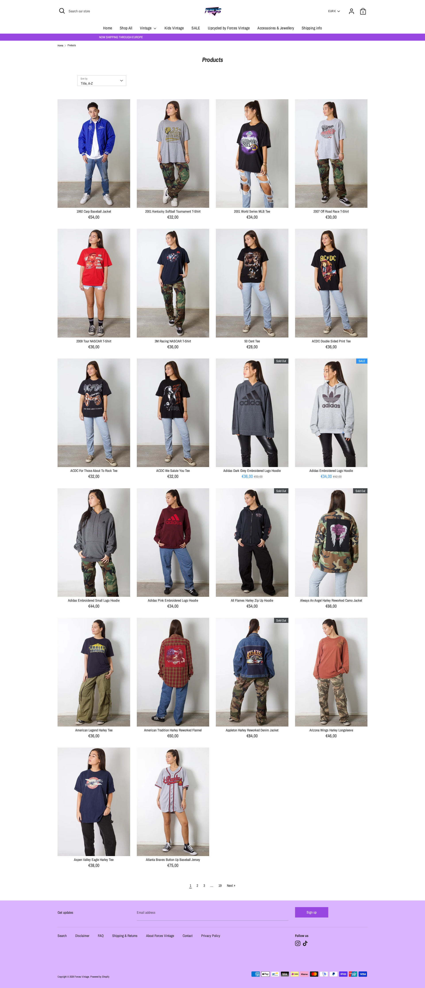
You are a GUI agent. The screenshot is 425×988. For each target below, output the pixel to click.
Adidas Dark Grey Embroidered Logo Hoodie (252, 470)
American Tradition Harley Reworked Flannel (173, 730)
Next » (231, 885)
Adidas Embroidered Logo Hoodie (331, 470)
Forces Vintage (82, 976)
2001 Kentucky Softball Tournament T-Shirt (173, 211)
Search (62, 936)
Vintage (146, 28)
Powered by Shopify (99, 976)
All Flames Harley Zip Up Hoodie (252, 600)
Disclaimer (82, 936)
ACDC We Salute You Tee (173, 470)
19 (220, 885)
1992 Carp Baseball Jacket (94, 211)
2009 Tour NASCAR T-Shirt (93, 341)
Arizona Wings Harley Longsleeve (331, 730)
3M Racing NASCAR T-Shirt (173, 341)
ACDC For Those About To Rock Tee (93, 470)
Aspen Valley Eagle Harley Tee (94, 859)
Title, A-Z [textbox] (87, 83)
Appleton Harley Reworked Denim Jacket (252, 730)
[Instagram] (297, 943)
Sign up (312, 912)
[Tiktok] (305, 943)
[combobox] (101, 80)
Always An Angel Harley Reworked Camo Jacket (331, 600)
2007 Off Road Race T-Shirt (331, 211)
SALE (195, 28)
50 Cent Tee (252, 341)
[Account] (351, 8)
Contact (188, 936)
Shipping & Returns (124, 936)
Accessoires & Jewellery (275, 28)
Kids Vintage (174, 28)
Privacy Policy (210, 936)
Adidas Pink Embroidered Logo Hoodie (173, 600)
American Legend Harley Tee (93, 730)
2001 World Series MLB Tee (252, 211)
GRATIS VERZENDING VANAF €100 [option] (212, 37)
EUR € (332, 11)
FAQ (101, 936)
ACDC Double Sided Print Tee (331, 341)
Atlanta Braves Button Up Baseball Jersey (173, 859)
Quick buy (94, 200)
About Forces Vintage (160, 936)
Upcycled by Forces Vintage (229, 28)
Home (107, 28)
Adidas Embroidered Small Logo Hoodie (94, 600)
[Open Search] (62, 10)
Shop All (126, 28)
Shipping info (312, 28)
